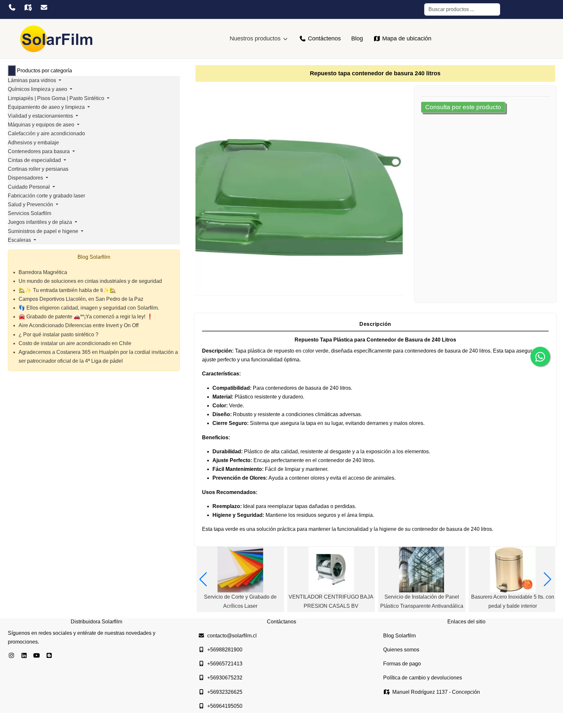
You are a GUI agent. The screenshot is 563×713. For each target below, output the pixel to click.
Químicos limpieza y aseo (38, 89)
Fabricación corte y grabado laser (46, 195)
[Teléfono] (12, 7)
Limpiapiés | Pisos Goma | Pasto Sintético (57, 98)
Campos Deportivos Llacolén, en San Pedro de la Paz (81, 299)
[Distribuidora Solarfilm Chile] (57, 38)
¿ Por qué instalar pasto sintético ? (58, 334)
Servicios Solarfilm (29, 213)
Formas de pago (402, 663)
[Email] (44, 7)
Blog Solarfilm (399, 635)
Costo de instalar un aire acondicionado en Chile (75, 343)
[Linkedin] (24, 655)
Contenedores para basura (39, 151)
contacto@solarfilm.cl (232, 635)
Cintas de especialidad (35, 160)
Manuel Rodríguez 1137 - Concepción (436, 692)
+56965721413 (224, 663)
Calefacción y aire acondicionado (46, 133)
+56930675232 (224, 677)
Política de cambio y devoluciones (422, 677)
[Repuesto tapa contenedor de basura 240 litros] (299, 192)
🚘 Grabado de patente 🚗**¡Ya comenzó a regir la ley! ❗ (86, 316)
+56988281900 (224, 649)
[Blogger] (49, 655)
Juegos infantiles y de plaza (40, 222)
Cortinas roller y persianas (38, 169)
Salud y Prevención (31, 204)
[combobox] (462, 9)
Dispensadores (26, 178)
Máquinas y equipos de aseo (42, 124)
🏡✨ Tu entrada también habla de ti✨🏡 (67, 290)
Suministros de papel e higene (43, 231)
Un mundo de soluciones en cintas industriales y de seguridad (90, 281)
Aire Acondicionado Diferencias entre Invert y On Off (78, 325)
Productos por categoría (44, 70)
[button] (203, 579)
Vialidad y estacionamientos (41, 116)
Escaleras (20, 240)
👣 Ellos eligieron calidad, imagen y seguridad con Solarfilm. (89, 308)
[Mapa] (28, 7)
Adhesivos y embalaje (33, 142)
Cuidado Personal (29, 187)
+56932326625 (224, 692)
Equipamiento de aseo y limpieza (47, 107)
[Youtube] (36, 655)
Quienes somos (401, 649)
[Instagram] (11, 655)
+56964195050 (224, 706)
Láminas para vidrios (32, 80)
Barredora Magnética (43, 272)
